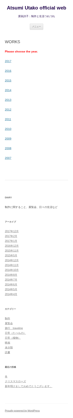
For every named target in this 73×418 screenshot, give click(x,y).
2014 (8, 90)
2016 (8, 70)
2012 (8, 109)
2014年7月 (11, 279)
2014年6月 (11, 284)
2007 (8, 158)
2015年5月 (11, 255)
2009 (8, 138)
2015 (8, 80)
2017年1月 (11, 240)
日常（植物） (13, 337)
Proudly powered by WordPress (22, 410)
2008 (8, 148)
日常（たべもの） (15, 332)
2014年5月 (11, 289)
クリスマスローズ (15, 381)
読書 (7, 352)
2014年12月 (12, 260)
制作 (7, 318)
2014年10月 (12, 270)
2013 (8, 99)
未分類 (9, 347)
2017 (8, 61)
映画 (7, 342)
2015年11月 (12, 250)
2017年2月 (11, 236)
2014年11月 (12, 265)
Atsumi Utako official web (36, 7)
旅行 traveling (14, 328)
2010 (8, 129)
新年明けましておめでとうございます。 (28, 386)
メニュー (36, 26)
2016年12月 (12, 245)
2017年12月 (12, 231)
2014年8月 (11, 274)
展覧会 (9, 323)
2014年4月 (11, 294)
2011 (8, 119)
